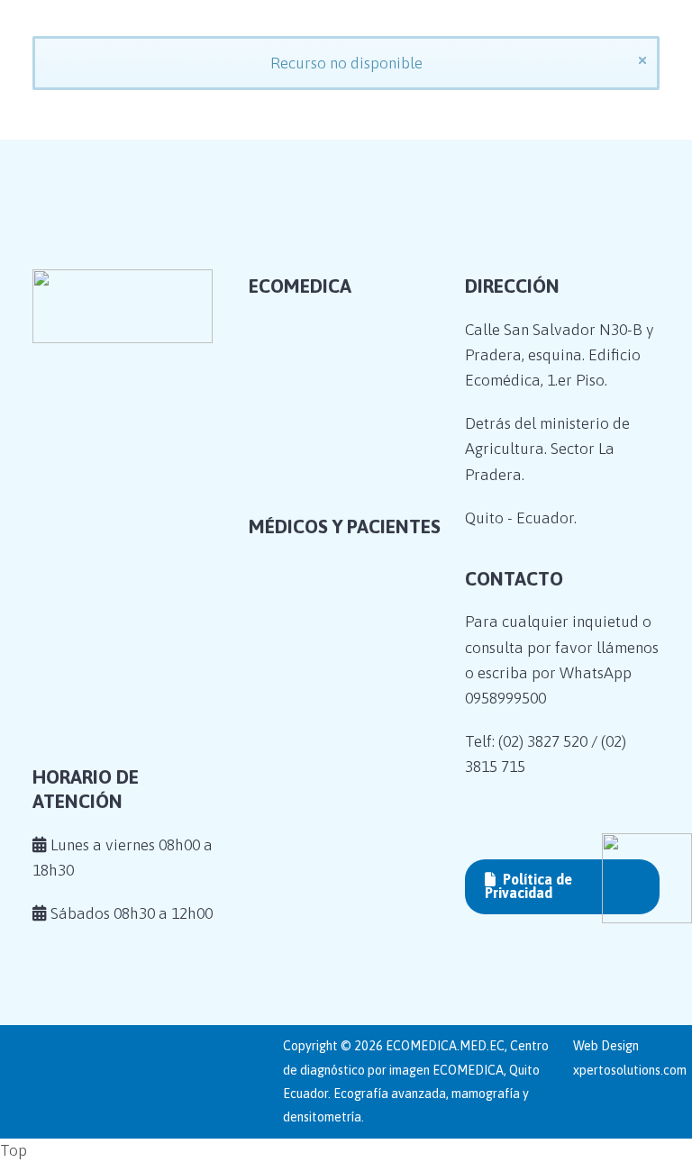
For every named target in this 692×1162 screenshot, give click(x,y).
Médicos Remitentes (341, 658)
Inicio (291, 419)
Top (13, 1150)
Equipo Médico (324, 474)
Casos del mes (320, 529)
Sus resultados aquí (339, 686)
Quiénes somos (323, 446)
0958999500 (505, 698)
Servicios (303, 502)
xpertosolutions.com (630, 1070)
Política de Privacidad (528, 886)
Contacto (303, 557)
